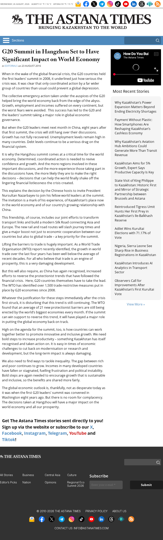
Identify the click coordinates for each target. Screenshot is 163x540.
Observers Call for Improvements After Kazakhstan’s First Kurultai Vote (134, 287)
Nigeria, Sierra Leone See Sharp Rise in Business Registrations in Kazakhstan (135, 250)
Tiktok (8, 439)
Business (28, 475)
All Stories (6, 475)
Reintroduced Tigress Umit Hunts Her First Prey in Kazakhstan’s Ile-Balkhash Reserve (135, 213)
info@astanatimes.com (91, 528)
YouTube (77, 433)
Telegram (57, 433)
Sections (18, 40)
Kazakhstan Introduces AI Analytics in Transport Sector (133, 267)
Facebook (12, 433)
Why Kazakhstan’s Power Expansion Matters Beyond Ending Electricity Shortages (135, 107)
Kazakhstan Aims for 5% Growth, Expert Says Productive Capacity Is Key (134, 167)
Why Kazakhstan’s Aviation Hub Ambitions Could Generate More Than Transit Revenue (136, 148)
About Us (119, 511)
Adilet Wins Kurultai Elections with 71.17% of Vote (132, 233)
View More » (136, 304)
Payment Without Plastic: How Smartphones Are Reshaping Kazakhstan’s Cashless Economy (133, 126)
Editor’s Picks (8, 482)
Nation (26, 482)
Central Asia (52, 475)
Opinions (50, 482)
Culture (72, 475)
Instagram (35, 433)
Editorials (11, 66)
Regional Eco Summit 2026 (75, 484)
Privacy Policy (96, 511)
